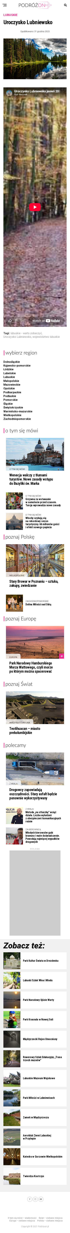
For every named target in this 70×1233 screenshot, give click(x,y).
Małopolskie (11, 381)
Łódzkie (8, 369)
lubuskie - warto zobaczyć (26, 333)
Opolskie (9, 388)
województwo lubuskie (46, 337)
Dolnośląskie (11, 361)
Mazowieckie (11, 384)
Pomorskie (10, 399)
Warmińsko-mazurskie (17, 411)
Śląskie (8, 403)
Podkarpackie (12, 392)
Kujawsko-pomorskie (17, 365)
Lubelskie (9, 373)
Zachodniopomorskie (17, 419)
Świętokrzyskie (13, 407)
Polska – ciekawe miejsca (50, 1221)
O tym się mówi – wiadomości (22, 1218)
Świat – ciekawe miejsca (50, 1218)
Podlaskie (9, 396)
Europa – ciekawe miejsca (22, 1221)
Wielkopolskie (12, 415)
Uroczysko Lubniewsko (17, 337)
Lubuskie (9, 377)
